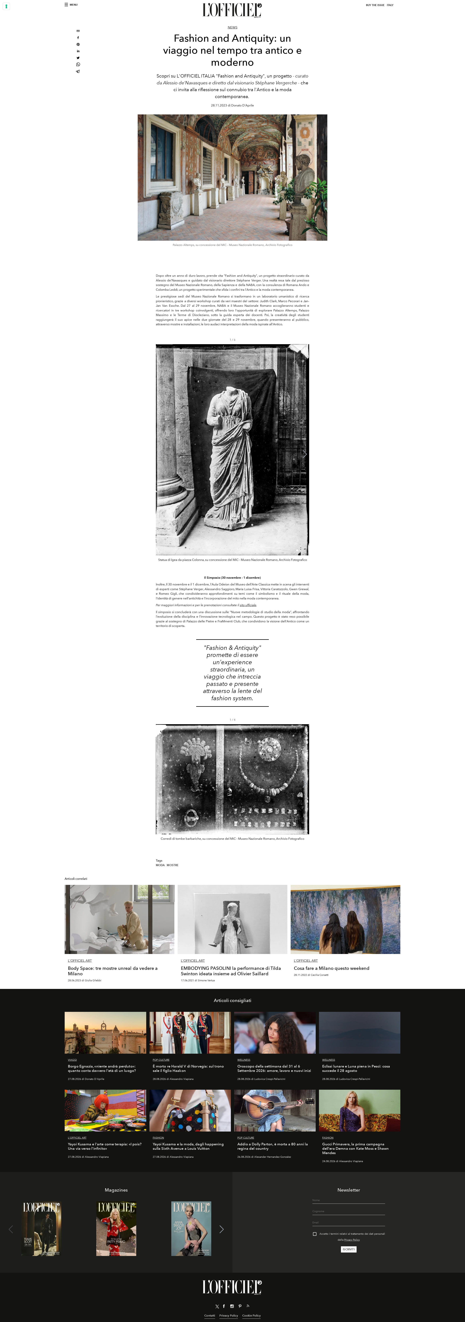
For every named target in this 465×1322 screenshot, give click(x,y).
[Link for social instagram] (232, 1307)
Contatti (209, 1315)
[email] (78, 31)
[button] (304, 454)
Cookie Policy (251, 1315)
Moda (160, 865)
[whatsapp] (78, 65)
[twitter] (78, 58)
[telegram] (78, 71)
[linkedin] (78, 51)
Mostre (172, 865)
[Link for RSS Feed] (248, 1306)
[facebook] (78, 38)
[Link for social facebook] (224, 1307)
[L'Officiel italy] (232, 10)
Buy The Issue (375, 5)
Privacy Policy (352, 1239)
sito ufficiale (248, 605)
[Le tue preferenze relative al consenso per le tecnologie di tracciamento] (6, 6)
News (232, 27)
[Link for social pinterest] (240, 1307)
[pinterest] (78, 44)
